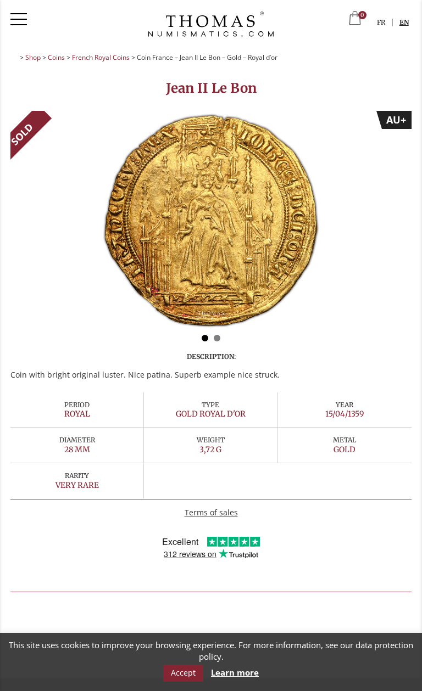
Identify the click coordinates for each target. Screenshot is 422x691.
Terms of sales (211, 512)
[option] (211, 220)
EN (404, 22)
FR (381, 22)
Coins (56, 57)
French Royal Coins (101, 57)
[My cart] (354, 19)
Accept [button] (183, 672)
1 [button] (205, 338)
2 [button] (217, 338)
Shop (33, 57)
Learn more (235, 672)
